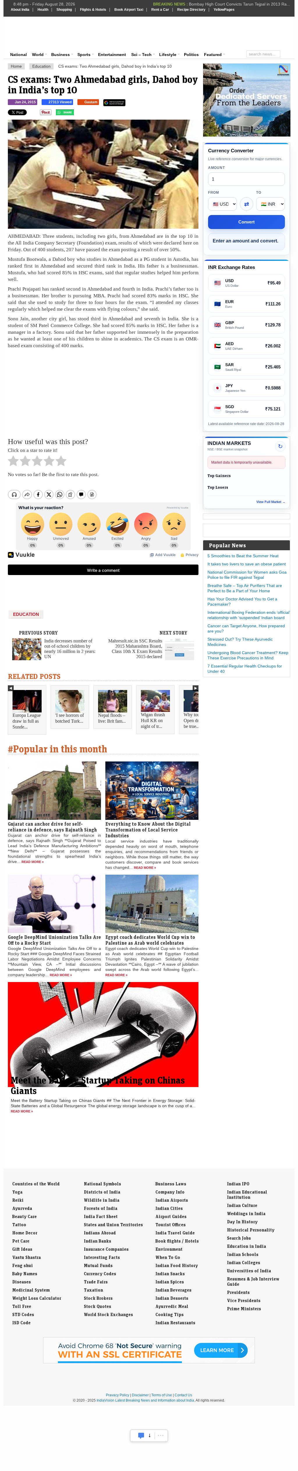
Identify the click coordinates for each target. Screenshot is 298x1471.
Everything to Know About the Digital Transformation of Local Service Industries (148, 829)
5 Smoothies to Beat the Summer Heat (243, 555)
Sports (84, 54)
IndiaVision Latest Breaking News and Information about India (145, 1400)
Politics (191, 54)
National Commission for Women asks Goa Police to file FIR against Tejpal (247, 575)
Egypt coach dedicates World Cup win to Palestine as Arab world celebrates (150, 940)
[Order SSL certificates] (149, 1362)
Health (43, 10)
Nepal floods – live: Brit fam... (112, 718)
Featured (213, 54)
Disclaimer (140, 1395)
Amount (216, 168)
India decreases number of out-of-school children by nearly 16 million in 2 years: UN (69, 649)
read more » (33, 862)
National (18, 54)
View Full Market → (270, 502)
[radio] (13, 462)
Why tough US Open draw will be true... (198, 720)
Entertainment (112, 54)
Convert (246, 221)
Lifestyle (167, 54)
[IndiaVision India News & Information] (39, 33)
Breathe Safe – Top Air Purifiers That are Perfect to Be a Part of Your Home (244, 588)
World (38, 54)
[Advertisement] (189, 33)
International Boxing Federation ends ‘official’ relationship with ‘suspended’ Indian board (248, 615)
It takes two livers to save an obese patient (246, 564)
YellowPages (224, 10)
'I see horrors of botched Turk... (69, 718)
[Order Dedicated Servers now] (246, 135)
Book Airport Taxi (128, 10)
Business (60, 54)
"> (76, 113)
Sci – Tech (141, 54)
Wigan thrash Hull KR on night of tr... (153, 720)
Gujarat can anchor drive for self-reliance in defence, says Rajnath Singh (52, 827)
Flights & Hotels (93, 10)
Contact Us (183, 1395)
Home (16, 66)
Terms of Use (161, 1395)
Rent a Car (160, 10)
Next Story (173, 632)
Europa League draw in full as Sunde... (27, 721)
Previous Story (38, 632)
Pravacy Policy (117, 1395)
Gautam (90, 102)
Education (41, 66)
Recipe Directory (191, 10)
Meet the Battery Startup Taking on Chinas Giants (98, 1085)
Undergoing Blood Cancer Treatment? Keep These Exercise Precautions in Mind (247, 655)
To (258, 193)
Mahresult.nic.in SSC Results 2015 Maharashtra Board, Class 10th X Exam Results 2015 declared (135, 649)
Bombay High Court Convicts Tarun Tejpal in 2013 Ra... (239, 4)
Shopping (64, 10)
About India (20, 10)
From (213, 193)
